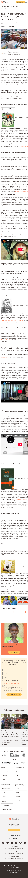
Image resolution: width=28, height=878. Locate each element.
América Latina (20, 772)
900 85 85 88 (14, 826)
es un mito (22, 175)
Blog (3, 792)
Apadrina (4, 775)
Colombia (18, 796)
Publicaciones (5, 805)
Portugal (18, 800)
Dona (3, 779)
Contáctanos (14, 830)
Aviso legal (14, 872)
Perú (17, 789)
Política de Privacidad (14, 870)
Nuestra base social (7, 809)
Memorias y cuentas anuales (7, 800)
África (17, 775)
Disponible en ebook (6, 235)
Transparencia (6, 789)
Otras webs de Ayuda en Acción (20, 785)
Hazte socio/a (5, 772)
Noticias (4, 796)
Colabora (3, 767)
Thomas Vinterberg (6, 340)
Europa (18, 779)
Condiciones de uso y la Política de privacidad (12, 682)
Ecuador (18, 804)
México (18, 792)
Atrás (4, 8)
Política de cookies (14, 874)
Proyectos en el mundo (19, 768)
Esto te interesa (5, 784)
